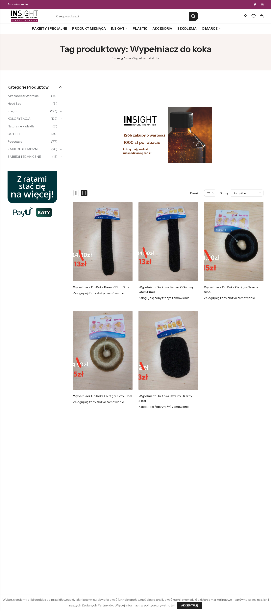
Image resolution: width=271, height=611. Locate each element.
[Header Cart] (261, 16)
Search (193, 16)
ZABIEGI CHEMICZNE (23, 149)
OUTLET (14, 134)
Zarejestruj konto (18, 4)
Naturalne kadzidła (21, 126)
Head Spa (14, 103)
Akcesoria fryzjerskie (23, 96)
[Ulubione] (254, 16)
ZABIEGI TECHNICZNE (24, 156)
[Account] (245, 16)
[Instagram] (262, 4)
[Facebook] (255, 4)
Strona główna (121, 58)
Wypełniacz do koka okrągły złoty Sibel (102, 396)
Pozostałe (15, 141)
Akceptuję (189, 605)
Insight (13, 111)
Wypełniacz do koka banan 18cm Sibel (101, 287)
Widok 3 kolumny (84, 193)
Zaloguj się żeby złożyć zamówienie (98, 293)
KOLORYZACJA (19, 118)
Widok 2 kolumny (76, 193)
